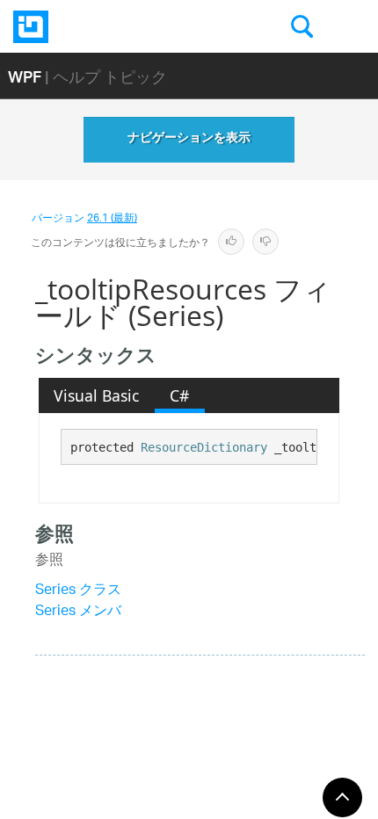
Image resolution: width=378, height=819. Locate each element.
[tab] (97, 395)
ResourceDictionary (204, 447)
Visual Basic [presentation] (96, 395)
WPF (24, 76)
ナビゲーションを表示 (189, 139)
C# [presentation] (179, 395)
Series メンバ (78, 612)
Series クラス (78, 590)
